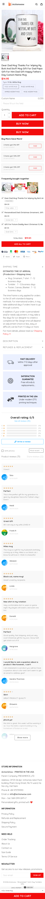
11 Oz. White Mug (14, 82)
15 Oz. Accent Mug (30, 92)
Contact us (7, 848)
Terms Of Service (9, 856)
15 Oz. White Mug (27, 87)
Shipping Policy (8, 822)
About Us (6, 843)
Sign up (37, 875)
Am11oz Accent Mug (12, 92)
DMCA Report (16, 888)
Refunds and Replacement (14, 818)
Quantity (6, 109)
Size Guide (6, 852)
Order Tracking (8, 839)
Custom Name (8, 98)
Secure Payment (9, 826)
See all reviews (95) (22, 421)
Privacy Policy (8, 814)
